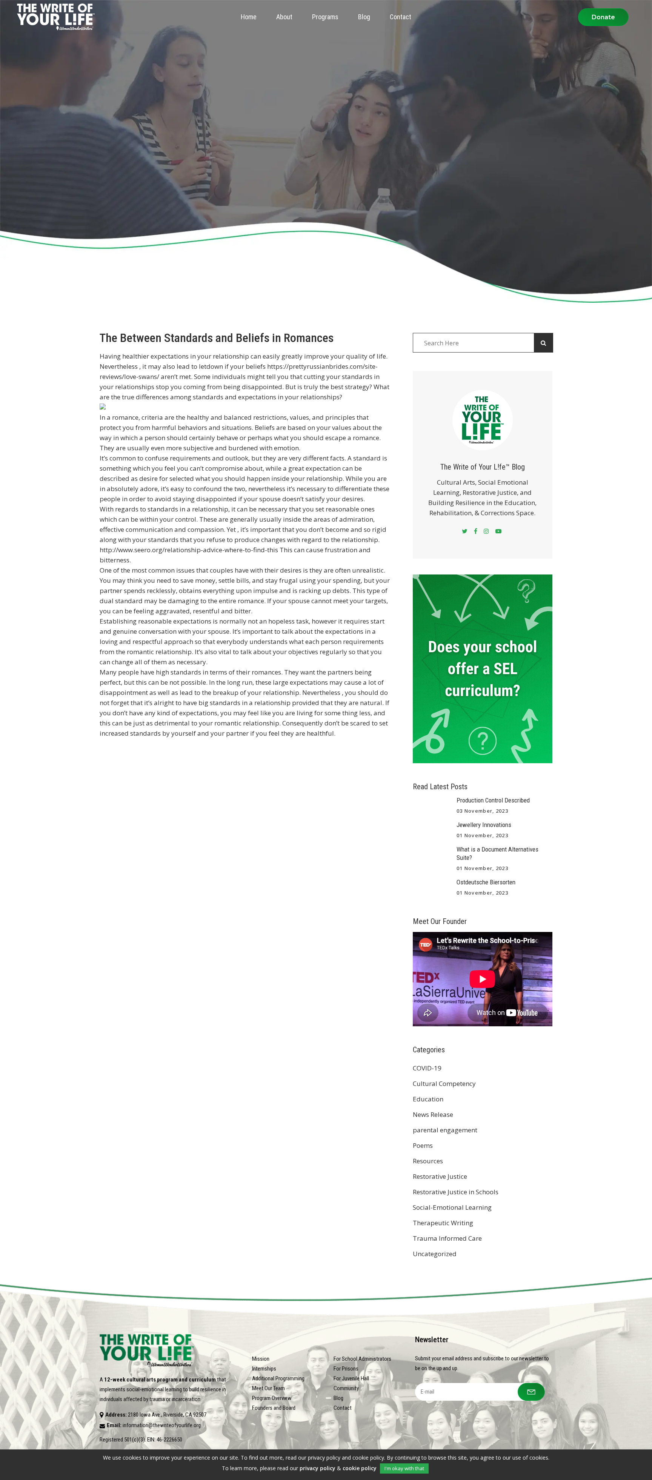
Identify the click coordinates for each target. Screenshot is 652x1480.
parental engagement (445, 1130)
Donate (603, 17)
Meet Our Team (268, 1388)
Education (428, 1099)
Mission (260, 1358)
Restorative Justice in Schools (455, 1191)
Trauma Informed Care (447, 1238)
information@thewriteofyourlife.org (162, 1425)
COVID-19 (427, 1068)
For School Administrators (362, 1358)
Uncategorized (435, 1253)
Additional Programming (278, 1378)
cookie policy (360, 1468)
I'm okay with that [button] (404, 1468)
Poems (423, 1145)
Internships (264, 1368)
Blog (338, 1398)
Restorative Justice (440, 1176)
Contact (343, 1408)
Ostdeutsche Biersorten (486, 882)
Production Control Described (493, 800)
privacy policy (317, 1468)
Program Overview (272, 1398)
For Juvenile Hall (351, 1378)
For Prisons (346, 1368)
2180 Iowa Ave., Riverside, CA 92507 (167, 1414)
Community (346, 1388)
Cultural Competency (444, 1083)
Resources (428, 1161)
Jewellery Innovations (484, 825)
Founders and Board (273, 1408)
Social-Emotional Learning (452, 1207)
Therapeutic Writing (443, 1222)
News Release (433, 1114)
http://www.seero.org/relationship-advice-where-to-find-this (189, 549)
